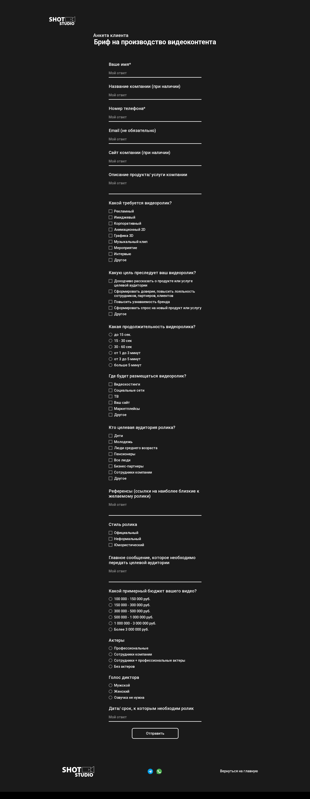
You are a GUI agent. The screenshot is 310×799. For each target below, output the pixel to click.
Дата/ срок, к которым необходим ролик (151, 708)
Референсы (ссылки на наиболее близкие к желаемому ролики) (154, 494)
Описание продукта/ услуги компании (148, 174)
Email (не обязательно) (132, 130)
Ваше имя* (120, 64)
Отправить (155, 733)
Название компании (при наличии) (144, 86)
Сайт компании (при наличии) (139, 152)
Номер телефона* (127, 108)
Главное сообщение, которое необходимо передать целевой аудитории (152, 560)
